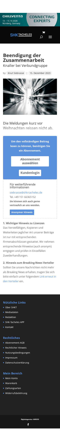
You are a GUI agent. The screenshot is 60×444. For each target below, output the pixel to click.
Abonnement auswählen (30, 161)
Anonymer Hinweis (21, 212)
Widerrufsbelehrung (16, 393)
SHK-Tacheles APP (14, 322)
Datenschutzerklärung (17, 362)
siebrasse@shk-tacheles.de (26, 192)
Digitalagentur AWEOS (30, 419)
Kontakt (9, 327)
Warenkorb (11, 383)
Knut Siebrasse (16, 73)
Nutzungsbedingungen (17, 352)
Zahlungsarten (13, 388)
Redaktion (10, 317)
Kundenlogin (30, 173)
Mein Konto (11, 378)
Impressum (11, 357)
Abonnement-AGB (14, 342)
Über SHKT (11, 307)
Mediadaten (11, 312)
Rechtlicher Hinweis (16, 347)
